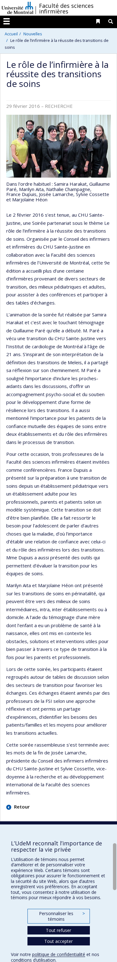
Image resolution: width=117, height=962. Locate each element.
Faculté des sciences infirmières (66, 8)
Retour (21, 806)
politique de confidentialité (58, 954)
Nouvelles (32, 34)
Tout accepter (58, 941)
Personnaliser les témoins (62, 916)
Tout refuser (58, 930)
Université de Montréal (17, 8)
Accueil (11, 34)
